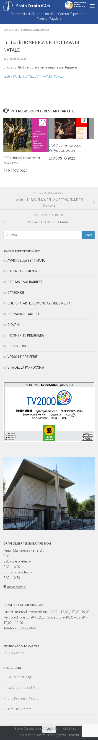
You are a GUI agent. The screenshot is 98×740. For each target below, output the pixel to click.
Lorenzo (40, 735)
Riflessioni (17, 346)
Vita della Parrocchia (26, 367)
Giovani (14, 324)
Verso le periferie (23, 357)
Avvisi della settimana (26, 260)
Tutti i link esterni (20, 709)
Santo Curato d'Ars (33, 5)
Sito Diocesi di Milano (23, 698)
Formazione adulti (35, 30)
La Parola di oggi (20, 676)
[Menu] (92, 5)
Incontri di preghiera (26, 335)
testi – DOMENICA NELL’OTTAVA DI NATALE (33, 76)
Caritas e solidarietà (25, 282)
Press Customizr (69, 735)
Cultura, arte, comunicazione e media (39, 303)
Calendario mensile (24, 271)
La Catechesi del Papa (24, 687)
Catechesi (11, 30)
